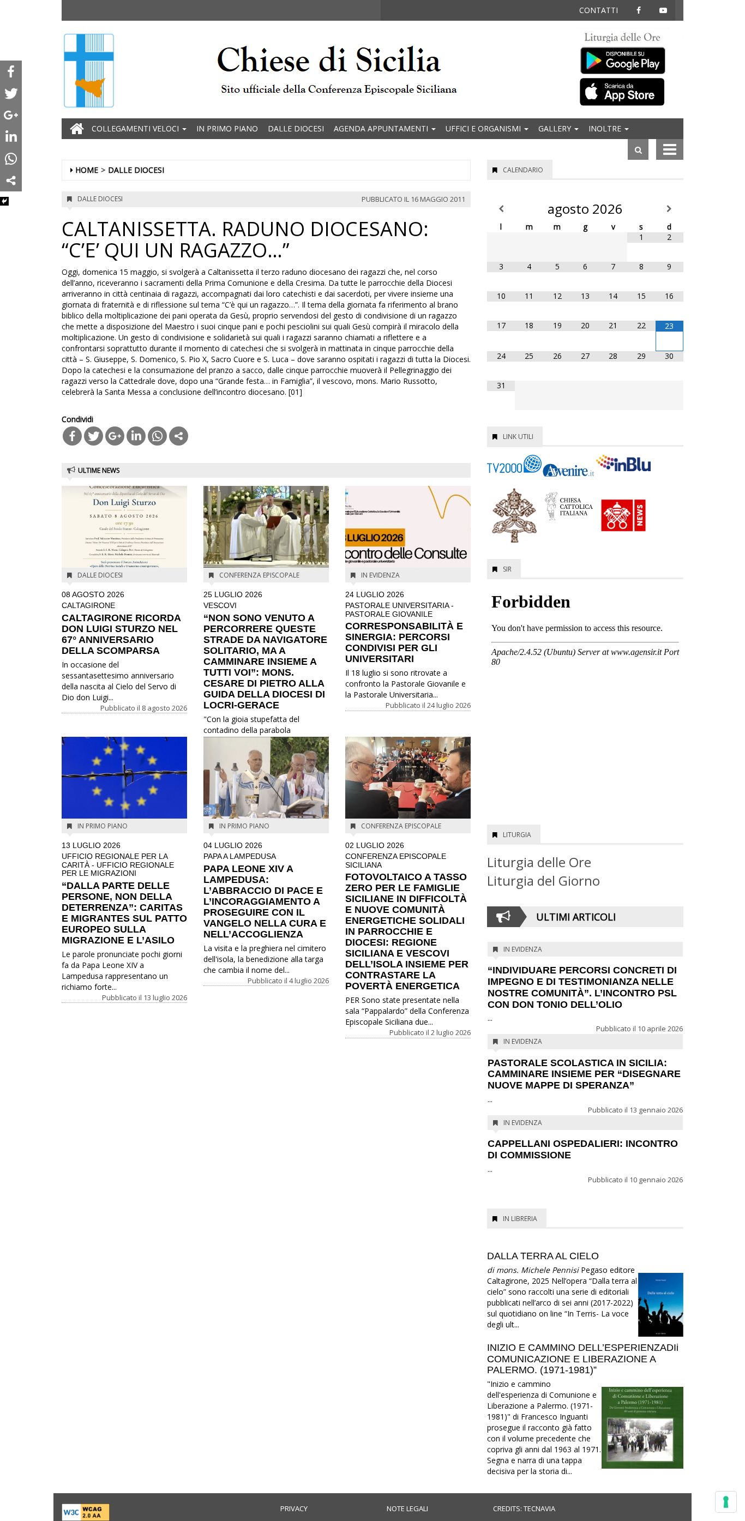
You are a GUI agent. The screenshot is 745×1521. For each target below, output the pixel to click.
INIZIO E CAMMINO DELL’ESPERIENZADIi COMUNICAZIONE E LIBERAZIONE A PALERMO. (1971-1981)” (582, 1359)
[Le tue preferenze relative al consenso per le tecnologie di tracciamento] (726, 1502)
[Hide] (4, 201)
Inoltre (605, 128)
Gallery (555, 128)
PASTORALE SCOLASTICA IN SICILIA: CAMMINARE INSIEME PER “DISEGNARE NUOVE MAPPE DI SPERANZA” (584, 1074)
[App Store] (628, 91)
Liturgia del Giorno (543, 880)
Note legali (407, 1508)
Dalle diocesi (296, 128)
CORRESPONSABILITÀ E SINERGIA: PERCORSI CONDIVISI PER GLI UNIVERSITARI (404, 627)
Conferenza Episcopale (259, 575)
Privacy (294, 1508)
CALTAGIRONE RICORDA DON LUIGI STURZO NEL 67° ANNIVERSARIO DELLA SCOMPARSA (121, 623)
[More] (178, 436)
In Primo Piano (227, 128)
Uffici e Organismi (484, 128)
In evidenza (380, 575)
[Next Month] (669, 208)
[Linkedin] (136, 436)
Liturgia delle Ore (539, 862)
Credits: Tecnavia (524, 1508)
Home (86, 170)
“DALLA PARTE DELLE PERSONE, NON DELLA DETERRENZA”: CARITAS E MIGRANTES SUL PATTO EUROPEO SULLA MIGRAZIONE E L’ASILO (124, 893)
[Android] (628, 58)
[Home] (89, 72)
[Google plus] (114, 436)
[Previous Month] (501, 208)
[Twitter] (93, 436)
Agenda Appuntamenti (382, 128)
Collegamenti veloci (136, 128)
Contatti (598, 10)
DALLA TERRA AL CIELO (543, 1256)
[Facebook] (72, 436)
